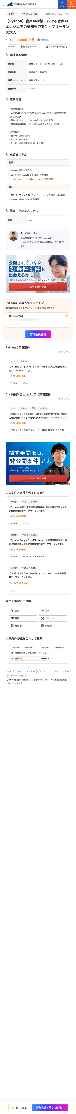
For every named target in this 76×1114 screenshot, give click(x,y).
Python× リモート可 (23, 647)
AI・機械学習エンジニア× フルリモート (30, 658)
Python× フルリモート (53, 647)
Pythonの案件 (16, 675)
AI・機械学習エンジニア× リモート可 (29, 652)
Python (32, 88)
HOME (8, 671)
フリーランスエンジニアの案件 (54, 671)
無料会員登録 (38, 334)
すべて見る (64, 351)
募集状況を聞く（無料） (49, 1107)
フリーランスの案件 (25, 671)
